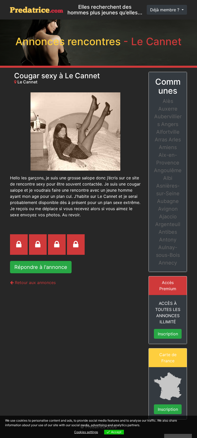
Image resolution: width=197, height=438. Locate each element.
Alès (168, 101)
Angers (169, 124)
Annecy (168, 263)
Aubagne (168, 201)
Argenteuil (167, 224)
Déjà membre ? (165, 9)
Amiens (168, 147)
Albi (167, 178)
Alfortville (168, 132)
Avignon (168, 209)
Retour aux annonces (35, 282)
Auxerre (168, 109)
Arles (175, 140)
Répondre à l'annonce (40, 267)
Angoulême (168, 170)
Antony (167, 240)
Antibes (168, 232)
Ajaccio (168, 216)
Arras (161, 140)
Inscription (168, 333)
